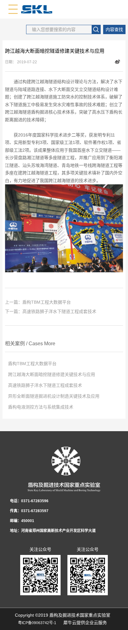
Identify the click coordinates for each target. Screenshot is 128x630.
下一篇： (50, 311)
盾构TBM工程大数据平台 (32, 363)
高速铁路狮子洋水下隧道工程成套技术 (45, 385)
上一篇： (38, 302)
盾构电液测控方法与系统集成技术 (40, 406)
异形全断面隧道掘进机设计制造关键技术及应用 (53, 396)
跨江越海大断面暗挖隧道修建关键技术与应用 (51, 374)
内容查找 (114, 29)
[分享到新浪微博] (117, 62)
